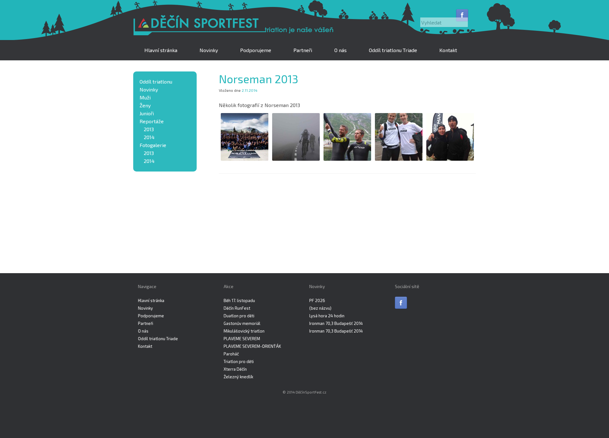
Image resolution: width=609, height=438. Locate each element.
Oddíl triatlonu (156, 81)
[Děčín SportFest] (234, 26)
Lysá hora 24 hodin (326, 315)
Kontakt (448, 50)
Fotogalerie (153, 145)
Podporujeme (255, 50)
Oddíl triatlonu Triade (393, 50)
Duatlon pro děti (239, 315)
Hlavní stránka (160, 50)
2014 (149, 137)
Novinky (209, 50)
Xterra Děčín (235, 369)
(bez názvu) (320, 308)
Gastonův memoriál (242, 323)
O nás (340, 50)
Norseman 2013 (258, 78)
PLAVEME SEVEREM (242, 338)
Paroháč (231, 353)
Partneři (302, 50)
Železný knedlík (238, 376)
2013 (149, 129)
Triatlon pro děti (239, 361)
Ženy (145, 105)
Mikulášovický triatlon (244, 331)
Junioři (147, 113)
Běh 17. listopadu (239, 300)
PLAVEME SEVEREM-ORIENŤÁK (252, 346)
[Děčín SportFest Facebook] (462, 15)
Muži (145, 97)
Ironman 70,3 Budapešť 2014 (336, 323)
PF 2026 (317, 300)
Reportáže (152, 121)
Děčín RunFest (237, 308)
